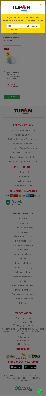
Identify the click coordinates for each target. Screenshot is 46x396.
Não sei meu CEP (12, 30)
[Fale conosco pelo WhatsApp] (40, 391)
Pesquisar (32, 26)
